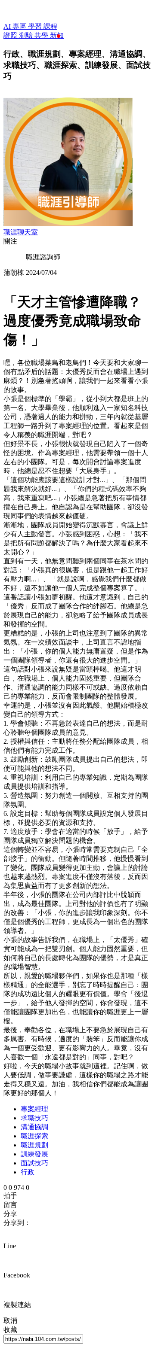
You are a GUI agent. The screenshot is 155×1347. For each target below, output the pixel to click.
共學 (42, 35)
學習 (35, 26)
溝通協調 (34, 1127)
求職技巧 (34, 1118)
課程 (50, 26)
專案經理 (34, 1109)
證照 (11, 35)
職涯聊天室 (20, 232)
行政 (27, 1172)
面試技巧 (34, 1163)
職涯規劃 (34, 1145)
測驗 (26, 35)
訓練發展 (34, 1154)
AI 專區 (15, 26)
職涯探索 (34, 1136)
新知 (57, 35)
